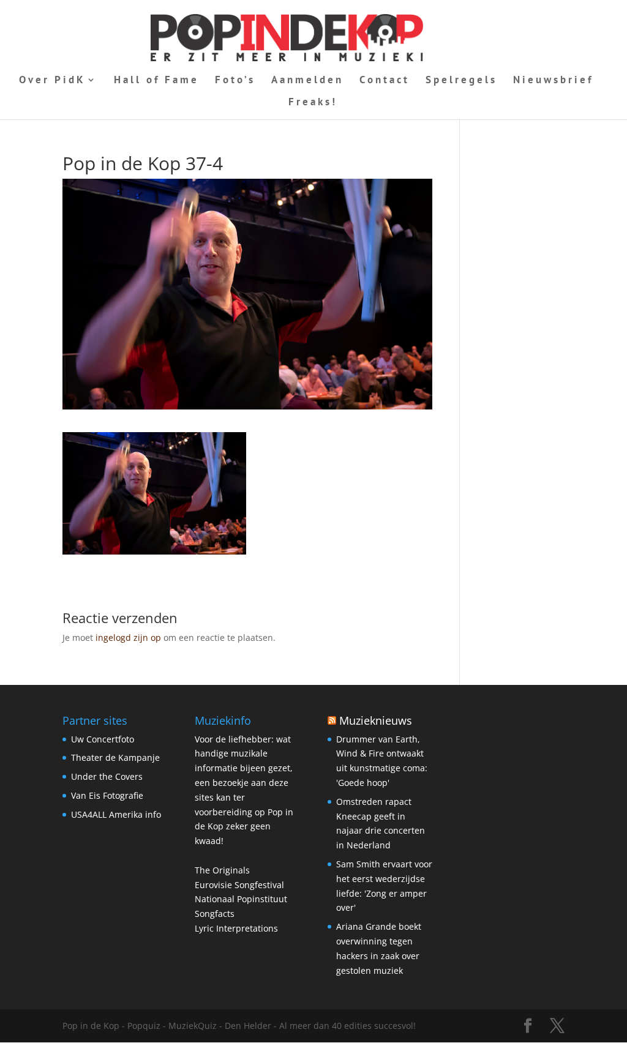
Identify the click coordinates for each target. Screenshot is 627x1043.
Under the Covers (107, 776)
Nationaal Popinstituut (241, 899)
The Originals (222, 870)
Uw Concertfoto (102, 739)
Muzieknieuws (375, 720)
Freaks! (312, 102)
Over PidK (52, 80)
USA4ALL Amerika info (116, 814)
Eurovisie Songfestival (239, 885)
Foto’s (235, 80)
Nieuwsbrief (553, 80)
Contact (384, 80)
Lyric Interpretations (236, 928)
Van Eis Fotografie (107, 795)
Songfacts (215, 913)
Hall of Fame (156, 80)
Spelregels (461, 80)
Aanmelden (307, 80)
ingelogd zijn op (128, 637)
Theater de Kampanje (115, 757)
